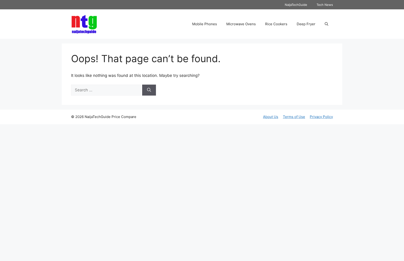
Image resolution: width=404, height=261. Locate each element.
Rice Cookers (276, 24)
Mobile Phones (204, 24)
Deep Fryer (306, 24)
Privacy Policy (321, 116)
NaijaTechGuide (296, 5)
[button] (326, 24)
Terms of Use (294, 116)
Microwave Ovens (241, 24)
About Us (270, 116)
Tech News (325, 5)
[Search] (149, 90)
